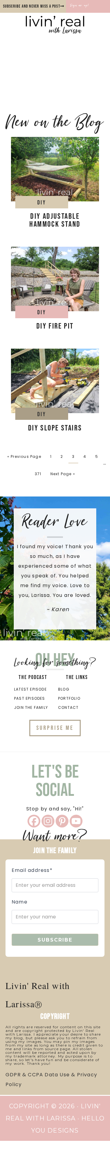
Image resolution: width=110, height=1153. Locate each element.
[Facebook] (34, 821)
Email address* (32, 870)
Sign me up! (79, 5)
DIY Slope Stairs (55, 428)
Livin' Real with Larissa (55, 31)
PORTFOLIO (69, 698)
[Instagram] (48, 821)
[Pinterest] (62, 821)
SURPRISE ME (55, 728)
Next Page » (62, 473)
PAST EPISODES (29, 698)
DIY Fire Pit (55, 326)
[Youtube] (76, 821)
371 (38, 473)
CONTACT (68, 707)
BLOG (63, 689)
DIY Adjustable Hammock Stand (55, 220)
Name (20, 901)
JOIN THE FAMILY (31, 707)
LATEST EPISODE (30, 689)
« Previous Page (24, 456)
